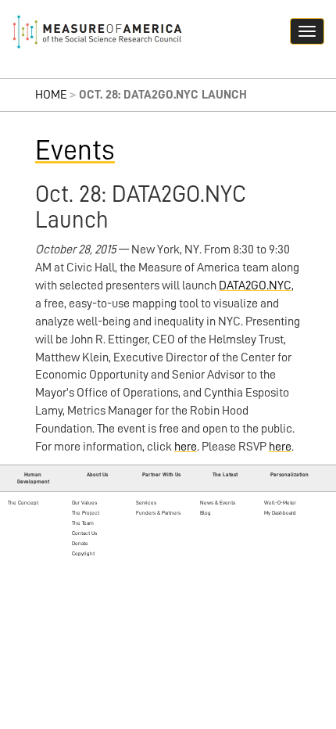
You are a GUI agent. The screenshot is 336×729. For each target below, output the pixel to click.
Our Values (84, 502)
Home (51, 94)
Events (75, 150)
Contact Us (84, 533)
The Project (85, 512)
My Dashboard (280, 512)
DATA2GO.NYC (255, 285)
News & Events (217, 502)
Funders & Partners (158, 512)
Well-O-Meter (280, 502)
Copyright (83, 553)
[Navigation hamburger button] (307, 31)
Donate (80, 543)
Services (146, 502)
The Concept (23, 502)
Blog (205, 512)
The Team (83, 523)
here (185, 446)
